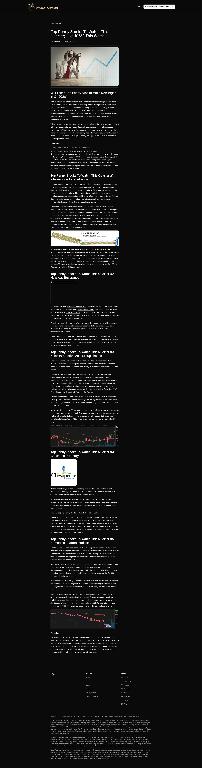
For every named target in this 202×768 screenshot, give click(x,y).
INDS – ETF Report (104, 207)
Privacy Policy (91, 693)
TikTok (126, 700)
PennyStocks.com (58, 716)
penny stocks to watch (89, 133)
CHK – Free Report (75, 492)
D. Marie (56, 42)
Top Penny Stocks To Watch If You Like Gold (79, 513)
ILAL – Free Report (80, 184)
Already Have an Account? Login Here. (159, 6)
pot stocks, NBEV (73, 312)
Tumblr (126, 704)
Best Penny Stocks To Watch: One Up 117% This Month (75, 151)
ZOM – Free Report (87, 548)
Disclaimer (89, 689)
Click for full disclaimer (87, 652)
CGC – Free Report (83, 157)
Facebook (127, 681)
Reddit (126, 693)
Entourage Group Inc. (97, 716)
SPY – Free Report (110, 209)
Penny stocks (89, 108)
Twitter (126, 677)
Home (138, 6)
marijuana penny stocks (76, 306)
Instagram (127, 685)
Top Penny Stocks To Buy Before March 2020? (72, 148)
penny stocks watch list (101, 419)
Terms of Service (92, 696)
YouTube (127, 689)
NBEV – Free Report (86, 309)
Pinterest (127, 696)
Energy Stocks (56, 23)
